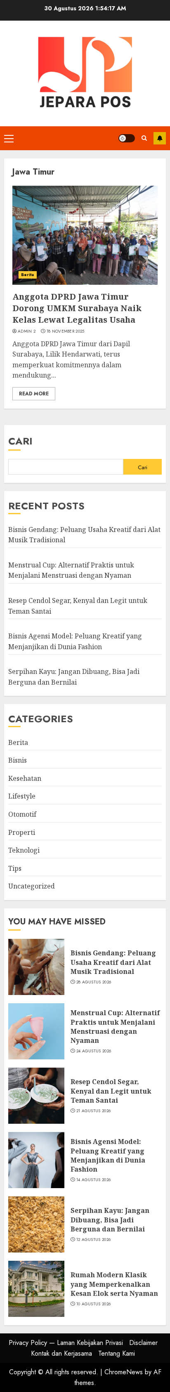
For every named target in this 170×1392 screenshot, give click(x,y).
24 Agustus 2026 (93, 1051)
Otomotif (22, 814)
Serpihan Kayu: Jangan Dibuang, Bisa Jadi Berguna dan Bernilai (110, 1220)
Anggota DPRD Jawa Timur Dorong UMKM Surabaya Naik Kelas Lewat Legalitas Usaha (77, 308)
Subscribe (159, 138)
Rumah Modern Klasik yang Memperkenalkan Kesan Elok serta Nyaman (114, 1284)
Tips (14, 868)
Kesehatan (24, 778)
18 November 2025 (66, 331)
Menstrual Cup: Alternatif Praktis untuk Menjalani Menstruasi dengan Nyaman (71, 570)
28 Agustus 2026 (93, 982)
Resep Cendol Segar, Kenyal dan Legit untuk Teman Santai (111, 1091)
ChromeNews (123, 1372)
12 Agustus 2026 (93, 1240)
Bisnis (17, 760)
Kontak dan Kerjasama (61, 1353)
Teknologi (24, 850)
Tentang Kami (116, 1353)
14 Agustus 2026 (93, 1180)
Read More (34, 393)
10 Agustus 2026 (93, 1304)
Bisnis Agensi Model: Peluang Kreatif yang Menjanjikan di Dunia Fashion (108, 1155)
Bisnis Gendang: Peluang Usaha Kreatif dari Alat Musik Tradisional (113, 962)
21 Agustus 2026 (93, 1111)
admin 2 (26, 331)
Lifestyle (21, 796)
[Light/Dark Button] (126, 138)
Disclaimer (143, 1342)
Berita (27, 275)
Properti (21, 832)
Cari (20, 441)
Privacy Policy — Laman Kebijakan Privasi (66, 1342)
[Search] (144, 138)
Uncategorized (31, 886)
